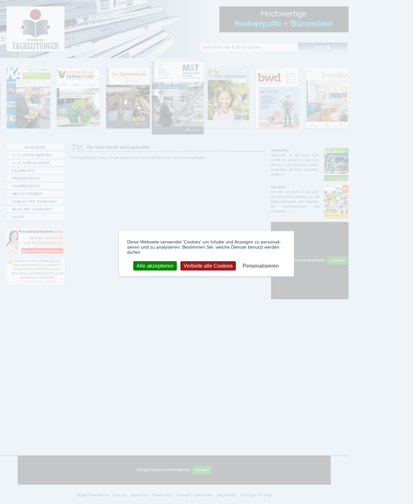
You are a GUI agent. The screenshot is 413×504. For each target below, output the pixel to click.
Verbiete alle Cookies (208, 265)
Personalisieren (261, 265)
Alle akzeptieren (155, 265)
